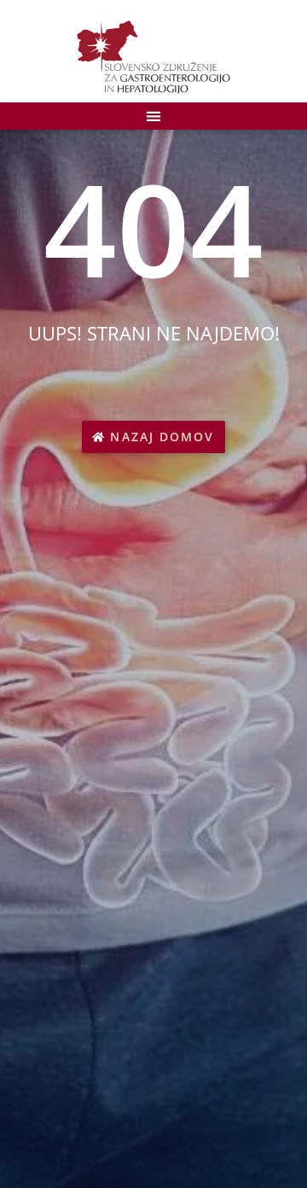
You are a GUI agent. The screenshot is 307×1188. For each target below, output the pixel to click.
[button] (153, 115)
